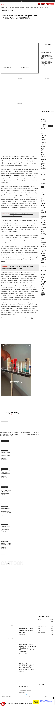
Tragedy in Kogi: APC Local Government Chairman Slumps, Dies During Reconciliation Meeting (46, 49)
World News (43, 58)
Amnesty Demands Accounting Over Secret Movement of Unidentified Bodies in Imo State (43, 279)
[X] (44, 4)
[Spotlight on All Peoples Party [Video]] (27, 590)
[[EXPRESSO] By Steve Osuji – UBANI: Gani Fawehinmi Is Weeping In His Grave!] (6, 447)
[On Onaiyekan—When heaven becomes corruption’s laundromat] (6, 521)
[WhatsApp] (13, 71)
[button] (3, 4)
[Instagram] (42, 4)
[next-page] (4, 554)
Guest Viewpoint (49, 17)
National (42, 294)
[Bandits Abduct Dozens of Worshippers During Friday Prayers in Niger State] (3, 635)
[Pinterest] (10, 71)
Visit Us (50, 125)
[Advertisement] (27, 30)
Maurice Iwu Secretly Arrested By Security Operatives (26, 630)
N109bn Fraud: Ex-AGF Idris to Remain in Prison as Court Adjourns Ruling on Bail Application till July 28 (9, 434)
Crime (42, 238)
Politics (43, 52)
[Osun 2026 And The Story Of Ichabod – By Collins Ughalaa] (6, 538)
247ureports (3, 458)
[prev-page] (2, 554)
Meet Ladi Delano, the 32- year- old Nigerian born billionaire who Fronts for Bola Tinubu (26, 666)
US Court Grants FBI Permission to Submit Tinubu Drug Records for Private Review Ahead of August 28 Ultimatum (43, 169)
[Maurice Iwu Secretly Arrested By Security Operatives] (27, 623)
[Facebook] (39, 4)
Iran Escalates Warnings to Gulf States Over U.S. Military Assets (46, 56)
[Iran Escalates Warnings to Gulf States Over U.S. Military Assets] (3, 629)
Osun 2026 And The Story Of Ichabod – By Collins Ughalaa (6, 545)
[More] (16, 71)
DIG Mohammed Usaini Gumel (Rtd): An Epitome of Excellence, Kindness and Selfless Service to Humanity (6, 491)
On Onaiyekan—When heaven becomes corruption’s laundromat (6, 528)
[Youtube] (47, 4)
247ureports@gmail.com (25, 694)
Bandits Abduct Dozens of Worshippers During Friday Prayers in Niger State (46, 62)
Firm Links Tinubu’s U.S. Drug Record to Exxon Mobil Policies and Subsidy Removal (43, 202)
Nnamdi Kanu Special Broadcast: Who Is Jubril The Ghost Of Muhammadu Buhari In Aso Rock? (27, 648)
